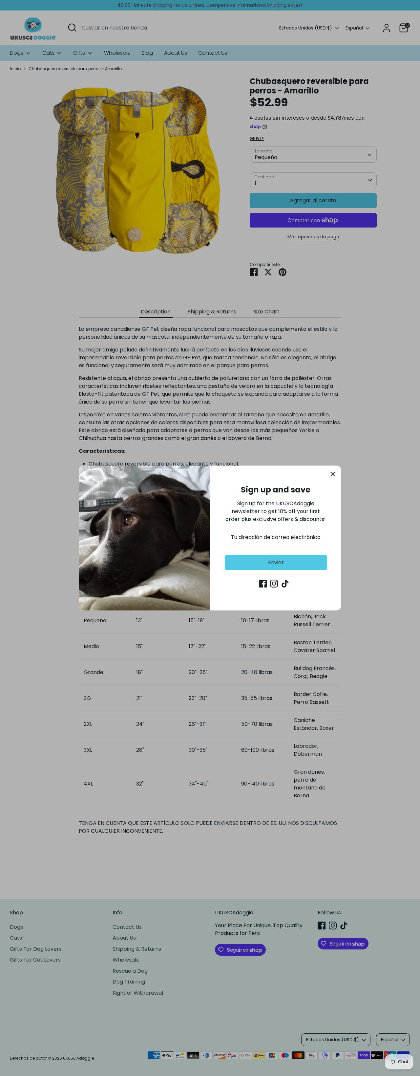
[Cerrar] (333, 474)
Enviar (276, 562)
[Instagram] (274, 584)
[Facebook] (263, 584)
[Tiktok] (285, 584)
